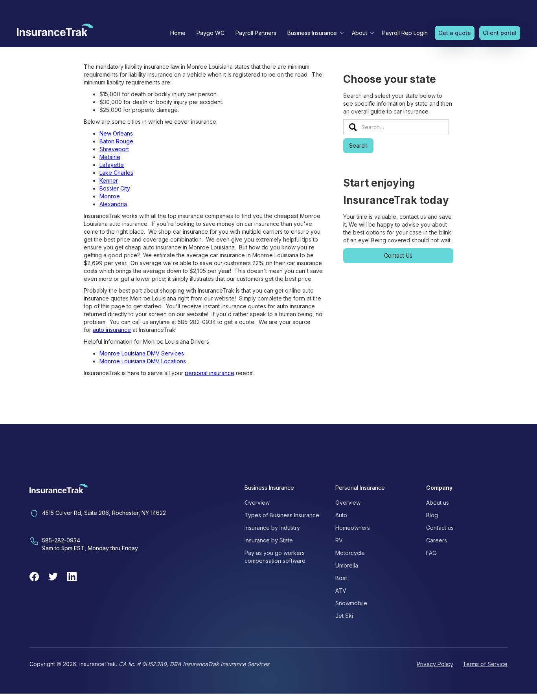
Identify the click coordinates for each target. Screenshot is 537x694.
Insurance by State (269, 540)
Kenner (108, 180)
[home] (55, 32)
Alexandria (113, 204)
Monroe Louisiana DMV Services (141, 353)
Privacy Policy (435, 664)
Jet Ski (344, 615)
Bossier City (114, 188)
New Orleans (116, 133)
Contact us (440, 527)
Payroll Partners (255, 32)
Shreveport (114, 149)
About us (437, 502)
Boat (341, 578)
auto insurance (112, 329)
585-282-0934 (61, 540)
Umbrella (346, 565)
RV (339, 540)
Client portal (500, 32)
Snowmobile (351, 603)
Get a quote (454, 32)
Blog (432, 515)
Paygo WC (210, 32)
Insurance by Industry (272, 527)
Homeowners (352, 527)
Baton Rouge (116, 141)
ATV (340, 590)
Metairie (109, 157)
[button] (314, 33)
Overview (257, 502)
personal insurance (209, 373)
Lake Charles (116, 172)
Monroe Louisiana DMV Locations (142, 361)
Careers (436, 540)
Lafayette (111, 164)
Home (178, 32)
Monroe (109, 196)
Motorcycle (350, 552)
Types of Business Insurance (282, 515)
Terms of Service (485, 664)
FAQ (431, 552)
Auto (341, 515)
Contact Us (398, 255)
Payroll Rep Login (405, 32)
